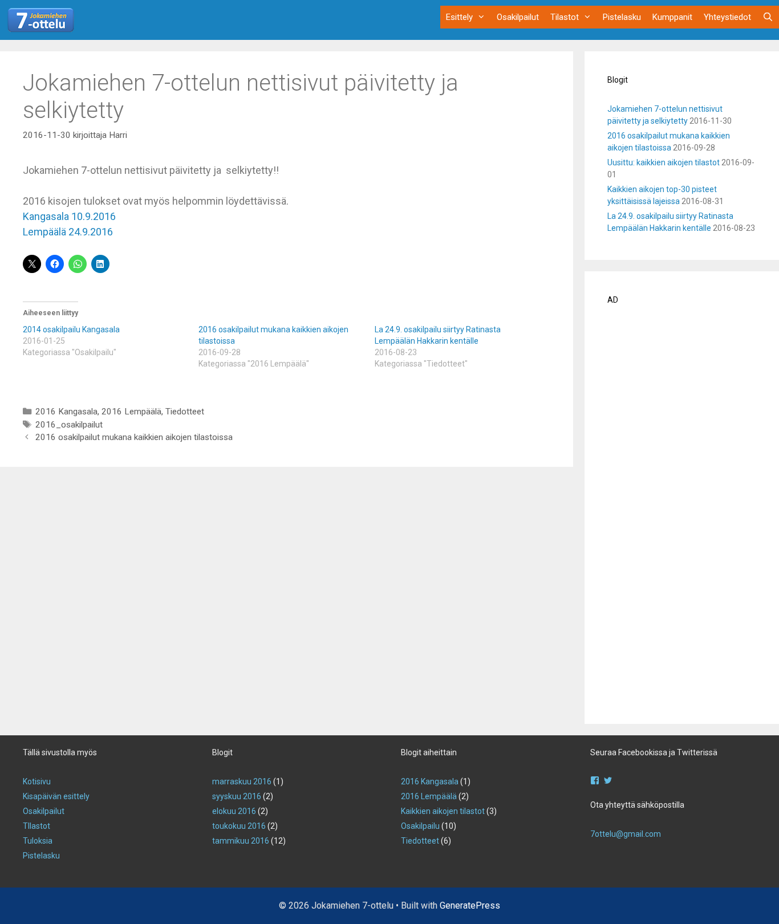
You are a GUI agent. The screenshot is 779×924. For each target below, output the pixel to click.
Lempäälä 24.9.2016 (68, 232)
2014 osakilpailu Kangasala (71, 329)
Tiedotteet (184, 411)
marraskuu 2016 (241, 781)
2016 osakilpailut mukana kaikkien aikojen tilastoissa (134, 437)
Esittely (459, 17)
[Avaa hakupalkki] (768, 17)
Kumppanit (672, 17)
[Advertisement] (682, 518)
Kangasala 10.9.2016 (69, 216)
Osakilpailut (518, 17)
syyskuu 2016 (236, 796)
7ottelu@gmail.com (625, 833)
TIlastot (36, 826)
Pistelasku (622, 17)
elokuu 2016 (234, 811)
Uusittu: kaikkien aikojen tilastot (663, 162)
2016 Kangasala (66, 411)
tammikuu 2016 (240, 840)
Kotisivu (37, 781)
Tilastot (564, 17)
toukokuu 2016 (239, 826)
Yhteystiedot (727, 17)
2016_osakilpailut (69, 425)
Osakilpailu (420, 826)
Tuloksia (37, 840)
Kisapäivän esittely (56, 796)
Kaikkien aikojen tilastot (443, 811)
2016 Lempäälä (131, 411)
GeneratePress (470, 905)
